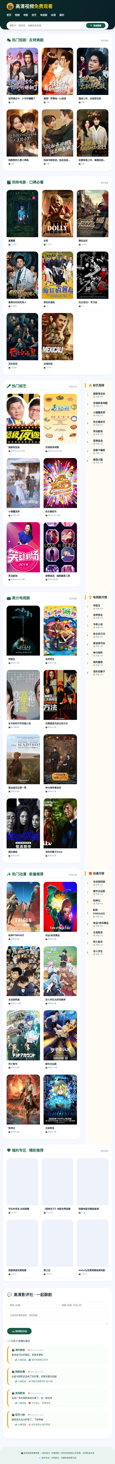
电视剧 (43, 15)
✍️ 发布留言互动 (19, 1331)
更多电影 (104, 182)
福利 (61, 15)
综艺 (34, 15)
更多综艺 (73, 386)
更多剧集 (73, 598)
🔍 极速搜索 (95, 26)
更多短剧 (104, 40)
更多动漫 (73, 874)
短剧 (17, 15)
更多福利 (104, 1151)
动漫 (53, 15)
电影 (25, 15)
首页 (9, 15)
